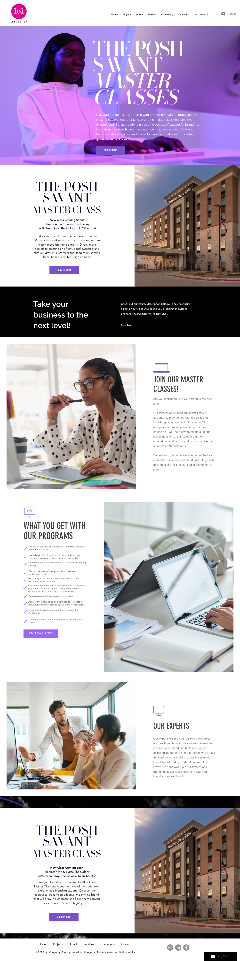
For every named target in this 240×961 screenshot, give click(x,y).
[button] (167, 14)
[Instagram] (170, 947)
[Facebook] (186, 947)
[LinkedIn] (178, 947)
